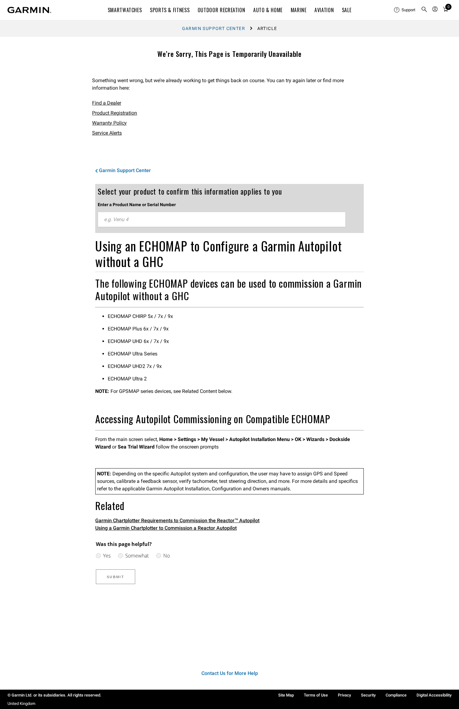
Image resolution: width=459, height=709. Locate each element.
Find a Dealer (106, 103)
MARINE (299, 10)
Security (368, 695)
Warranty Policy (109, 123)
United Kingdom (21, 703)
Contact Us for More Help (229, 673)
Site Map (286, 695)
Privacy (344, 695)
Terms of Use (316, 695)
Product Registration (114, 113)
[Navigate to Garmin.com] (29, 10)
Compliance (396, 695)
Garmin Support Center (213, 28)
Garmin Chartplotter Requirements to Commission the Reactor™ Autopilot (177, 520)
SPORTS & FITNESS (170, 10)
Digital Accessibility (434, 695)
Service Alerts (107, 133)
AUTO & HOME (268, 10)
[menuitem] (405, 10)
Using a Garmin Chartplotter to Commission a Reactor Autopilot (166, 528)
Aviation (324, 10)
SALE (347, 10)
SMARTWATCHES (125, 10)
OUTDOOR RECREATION (221, 10)
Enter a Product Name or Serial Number (137, 204)
